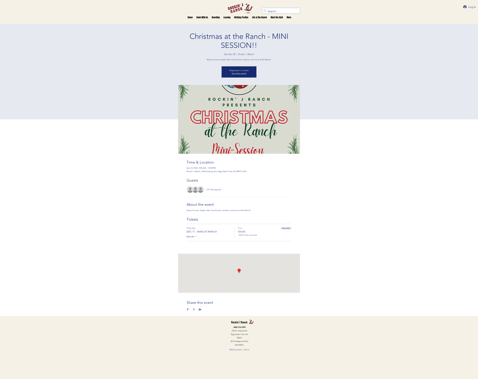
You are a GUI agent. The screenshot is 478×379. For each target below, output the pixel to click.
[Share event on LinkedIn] (200, 309)
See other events (239, 73)
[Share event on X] (194, 309)
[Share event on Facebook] (188, 309)
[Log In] (464, 7)
